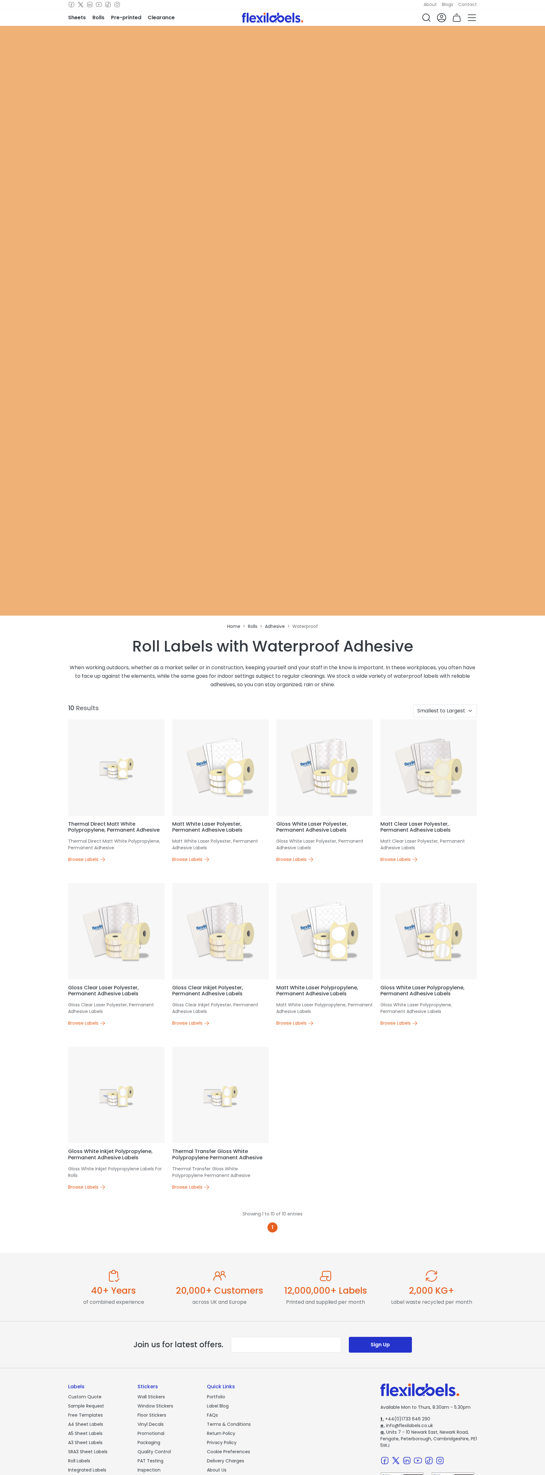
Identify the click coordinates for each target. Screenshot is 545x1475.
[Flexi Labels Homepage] (273, 17)
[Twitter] (80, 4)
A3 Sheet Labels (85, 1442)
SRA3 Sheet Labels (88, 1452)
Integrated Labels (87, 1470)
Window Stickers (155, 1406)
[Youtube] (99, 4)
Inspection (149, 1470)
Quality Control (154, 1452)
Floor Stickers (152, 1415)
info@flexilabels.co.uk (406, 1425)
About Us (216, 1470)
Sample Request (86, 1406)
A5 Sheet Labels (85, 1433)
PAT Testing (150, 1461)
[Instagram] (117, 4)
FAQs (212, 1415)
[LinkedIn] (89, 4)
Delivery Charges (225, 1461)
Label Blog (218, 1406)
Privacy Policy (222, 1442)
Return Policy (221, 1433)
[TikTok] (108, 4)
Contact (467, 4)
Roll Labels (79, 1461)
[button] (426, 17)
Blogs (447, 4)
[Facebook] (71, 4)
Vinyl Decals (151, 1424)
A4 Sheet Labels (85, 1424)
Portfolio (216, 1397)
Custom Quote (85, 1397)
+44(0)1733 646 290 (405, 1419)
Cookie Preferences (228, 1452)
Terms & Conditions (229, 1424)
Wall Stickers (151, 1397)
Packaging (149, 1442)
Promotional (151, 1433)
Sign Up (380, 1344)
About (430, 4)
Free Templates (85, 1415)
